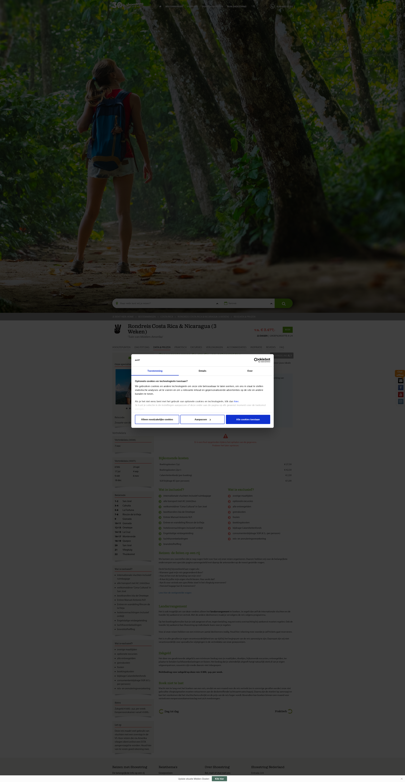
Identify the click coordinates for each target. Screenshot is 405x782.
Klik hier (219, 778)
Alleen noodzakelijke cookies (157, 419)
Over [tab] (250, 370)
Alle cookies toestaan (248, 419)
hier (236, 401)
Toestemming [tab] (154, 370)
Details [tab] (202, 370)
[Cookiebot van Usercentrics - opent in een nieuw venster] (256, 360)
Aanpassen (201, 419)
